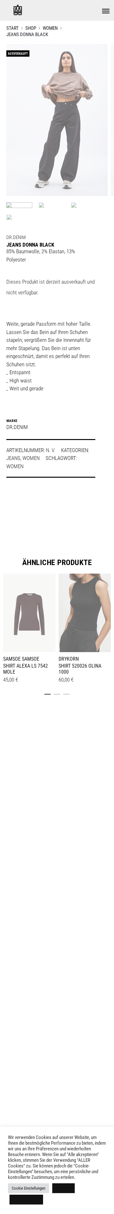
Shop (30, 28)
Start (12, 28)
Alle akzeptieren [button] (26, 1199)
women (14, 466)
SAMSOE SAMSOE (21, 659)
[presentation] (7, 612)
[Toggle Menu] (106, 11)
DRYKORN (69, 659)
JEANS (13, 458)
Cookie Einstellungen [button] (28, 1188)
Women (50, 28)
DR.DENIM (16, 237)
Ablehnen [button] (63, 1188)
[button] (47, 693)
